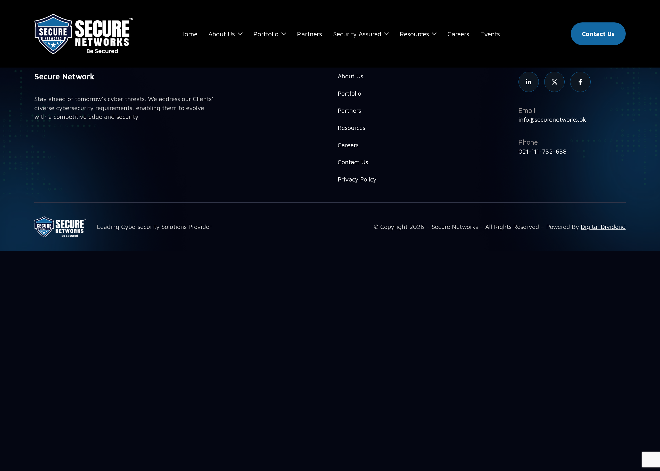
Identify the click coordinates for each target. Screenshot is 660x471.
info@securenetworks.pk (552, 119)
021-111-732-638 (542, 151)
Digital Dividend (603, 226)
